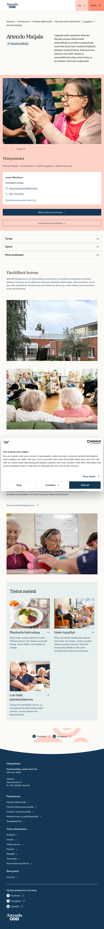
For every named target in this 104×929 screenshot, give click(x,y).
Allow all (85, 485)
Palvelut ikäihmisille (42, 21)
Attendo (10, 21)
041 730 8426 (16, 193)
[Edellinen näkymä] (5, 149)
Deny (19, 485)
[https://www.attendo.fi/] (12, 5)
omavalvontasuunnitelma (50, 223)
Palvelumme (23, 21)
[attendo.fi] (14, 916)
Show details (89, 476)
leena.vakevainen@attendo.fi (23, 188)
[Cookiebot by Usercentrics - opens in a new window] (89, 442)
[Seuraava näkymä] (12, 149)
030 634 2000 (13, 772)
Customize (50, 485)
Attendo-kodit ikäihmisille (67, 21)
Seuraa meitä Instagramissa (20, 505)
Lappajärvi (88, 21)
